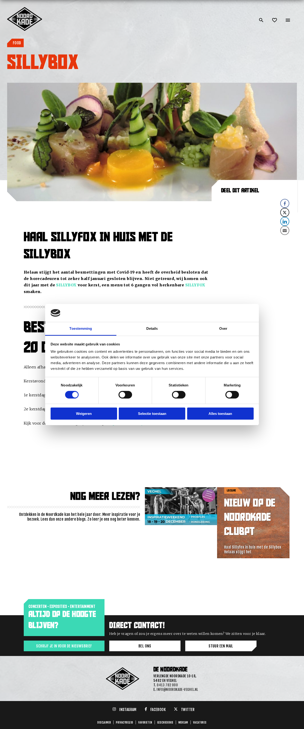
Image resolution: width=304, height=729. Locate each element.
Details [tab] (152, 328)
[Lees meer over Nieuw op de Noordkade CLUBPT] (181, 522)
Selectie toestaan (152, 414)
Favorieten (145, 722)
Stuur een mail (221, 646)
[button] (254, 239)
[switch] (125, 395)
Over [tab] (223, 328)
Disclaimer (104, 722)
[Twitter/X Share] (284, 212)
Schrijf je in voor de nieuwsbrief (64, 646)
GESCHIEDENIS (165, 722)
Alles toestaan (220, 414)
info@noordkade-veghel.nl (177, 689)
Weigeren (84, 414)
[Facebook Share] (284, 203)
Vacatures (200, 722)
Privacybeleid (124, 722)
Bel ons (144, 646)
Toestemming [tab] (80, 328)
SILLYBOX (66, 285)
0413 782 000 (167, 685)
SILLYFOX (195, 285)
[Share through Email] (284, 230)
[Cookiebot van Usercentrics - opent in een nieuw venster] (233, 312)
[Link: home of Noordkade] (25, 9)
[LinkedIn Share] (284, 221)
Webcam (183, 722)
